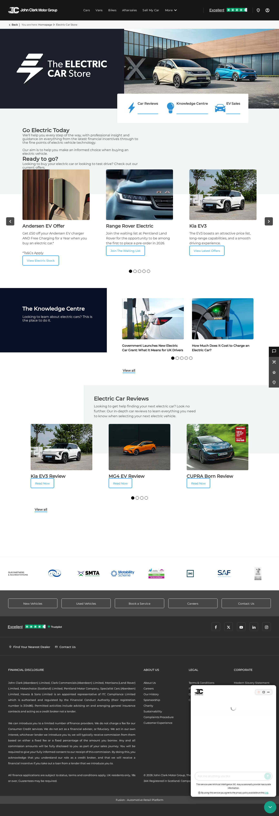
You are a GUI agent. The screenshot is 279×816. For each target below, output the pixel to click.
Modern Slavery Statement (251, 682)
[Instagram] (266, 626)
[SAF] (224, 573)
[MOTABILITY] (122, 573)
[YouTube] (241, 626)
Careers (149, 688)
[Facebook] (216, 626)
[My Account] (267, 10)
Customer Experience (158, 722)
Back (15, 24)
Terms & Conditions (201, 682)
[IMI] (190, 573)
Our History (151, 694)
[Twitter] (228, 626)
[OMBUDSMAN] (156, 573)
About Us (150, 682)
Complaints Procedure (159, 717)
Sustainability (153, 711)
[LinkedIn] (254, 626)
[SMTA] (89, 573)
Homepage (45, 24)
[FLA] (55, 573)
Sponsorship (152, 700)
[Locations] (258, 10)
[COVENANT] (258, 573)
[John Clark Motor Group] (32, 10)
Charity (148, 705)
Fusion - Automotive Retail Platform (139, 799)
